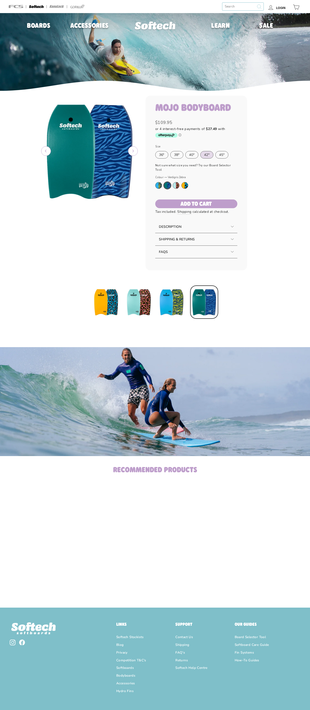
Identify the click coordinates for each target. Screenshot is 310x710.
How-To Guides (247, 660)
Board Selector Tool (250, 637)
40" (191, 155)
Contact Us (184, 637)
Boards (38, 25)
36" (161, 155)
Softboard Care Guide (252, 644)
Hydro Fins (125, 691)
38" (176, 155)
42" (206, 155)
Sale (266, 25)
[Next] (133, 151)
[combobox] (243, 6)
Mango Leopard (184, 185)
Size (158, 146)
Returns (181, 660)
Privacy (122, 652)
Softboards (125, 667)
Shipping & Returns (177, 239)
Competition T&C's (131, 660)
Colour (170, 177)
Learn (220, 25)
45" (222, 155)
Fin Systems (244, 652)
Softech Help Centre (191, 667)
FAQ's (180, 652)
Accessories (89, 25)
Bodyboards (125, 675)
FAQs (163, 252)
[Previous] (46, 151)
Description (170, 226)
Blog (120, 644)
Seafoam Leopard (176, 185)
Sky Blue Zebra (158, 185)
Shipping (184, 211)
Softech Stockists (130, 637)
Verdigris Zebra (167, 185)
